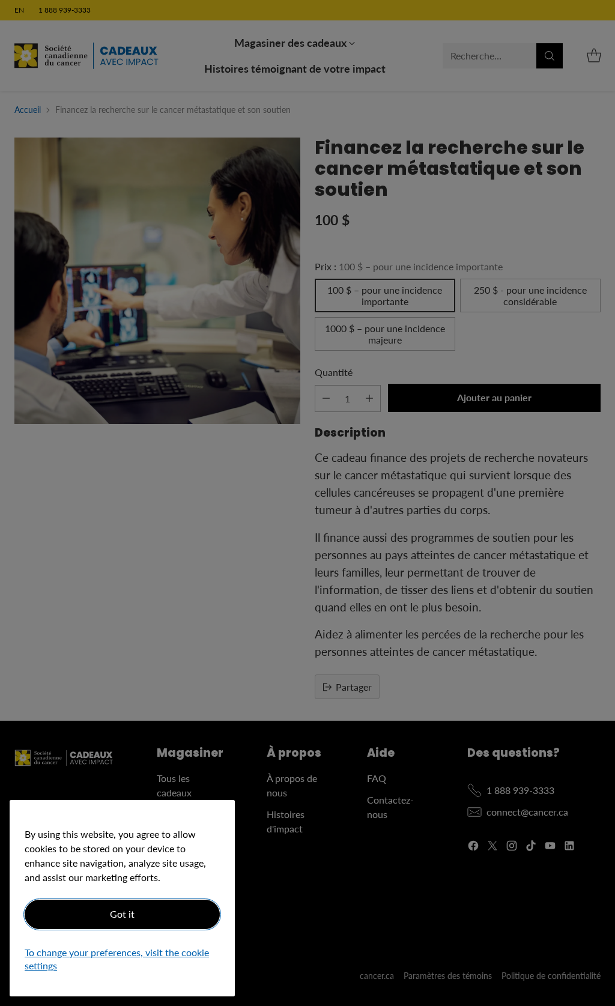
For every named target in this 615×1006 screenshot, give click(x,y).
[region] (122, 898)
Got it (122, 914)
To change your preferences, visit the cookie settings (117, 959)
